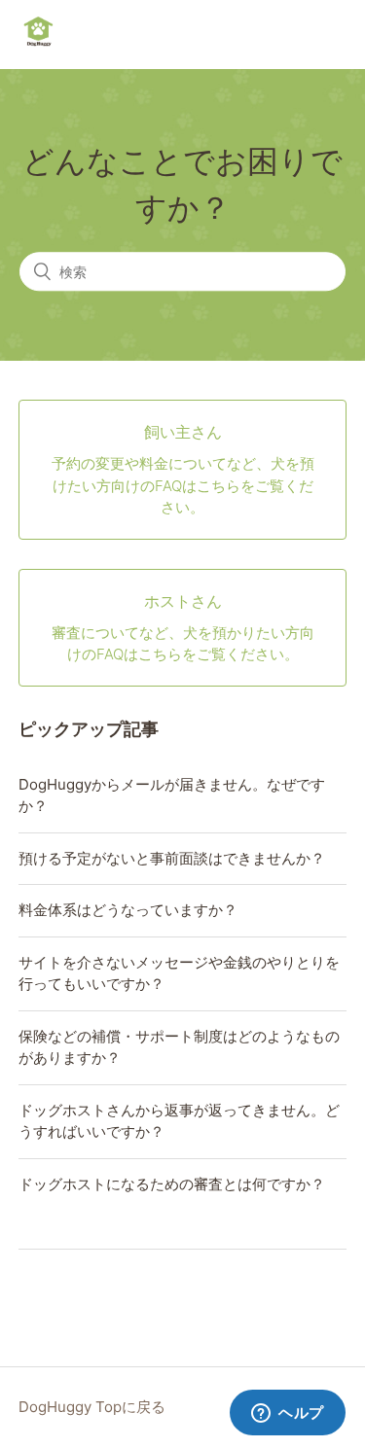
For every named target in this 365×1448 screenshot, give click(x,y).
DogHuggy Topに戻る (91, 1406)
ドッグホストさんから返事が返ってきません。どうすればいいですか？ (179, 1121)
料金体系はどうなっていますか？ (127, 910)
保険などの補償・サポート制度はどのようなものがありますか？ (179, 1047)
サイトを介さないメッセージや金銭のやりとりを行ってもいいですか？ (179, 973)
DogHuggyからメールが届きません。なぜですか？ (171, 795)
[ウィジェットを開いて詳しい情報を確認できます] (288, 1414)
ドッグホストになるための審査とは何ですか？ (171, 1184)
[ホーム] (38, 44)
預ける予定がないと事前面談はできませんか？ (171, 858)
